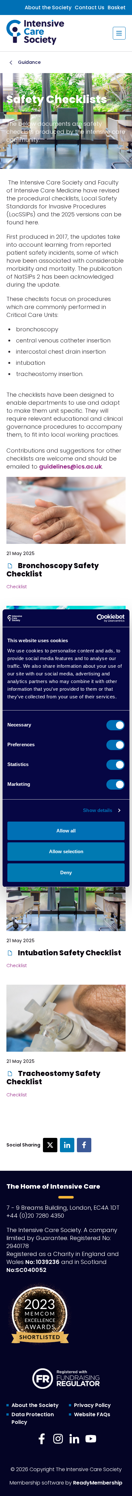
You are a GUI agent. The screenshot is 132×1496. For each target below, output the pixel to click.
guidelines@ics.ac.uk (70, 466)
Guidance (29, 62)
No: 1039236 (42, 1262)
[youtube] (90, 1438)
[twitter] (50, 1145)
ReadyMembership (97, 1482)
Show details (97, 810)
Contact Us (89, 7)
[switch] (115, 745)
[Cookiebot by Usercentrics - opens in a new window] (97, 618)
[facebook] (84, 1145)
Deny (66, 872)
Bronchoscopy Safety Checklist (52, 570)
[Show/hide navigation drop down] (119, 33)
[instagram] (58, 1438)
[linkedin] (67, 1145)
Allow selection (66, 851)
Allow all (66, 830)
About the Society (48, 7)
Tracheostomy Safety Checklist (53, 1078)
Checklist (16, 586)
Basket (117, 7)
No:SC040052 (26, 1270)
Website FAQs (92, 1414)
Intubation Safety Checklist (69, 953)
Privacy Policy (92, 1405)
